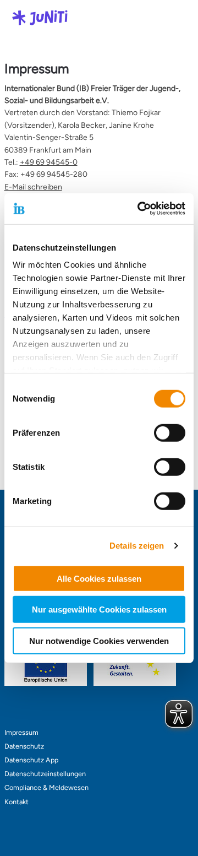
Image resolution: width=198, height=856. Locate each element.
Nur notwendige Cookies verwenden (99, 640)
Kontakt (16, 802)
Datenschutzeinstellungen (45, 774)
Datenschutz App (31, 760)
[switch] (169, 432)
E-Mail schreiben (33, 187)
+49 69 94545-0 (49, 162)
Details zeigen (136, 545)
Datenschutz (24, 746)
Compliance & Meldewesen (46, 787)
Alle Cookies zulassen (99, 578)
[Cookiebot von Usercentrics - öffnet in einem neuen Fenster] (139, 209)
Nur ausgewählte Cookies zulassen (99, 609)
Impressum (21, 732)
